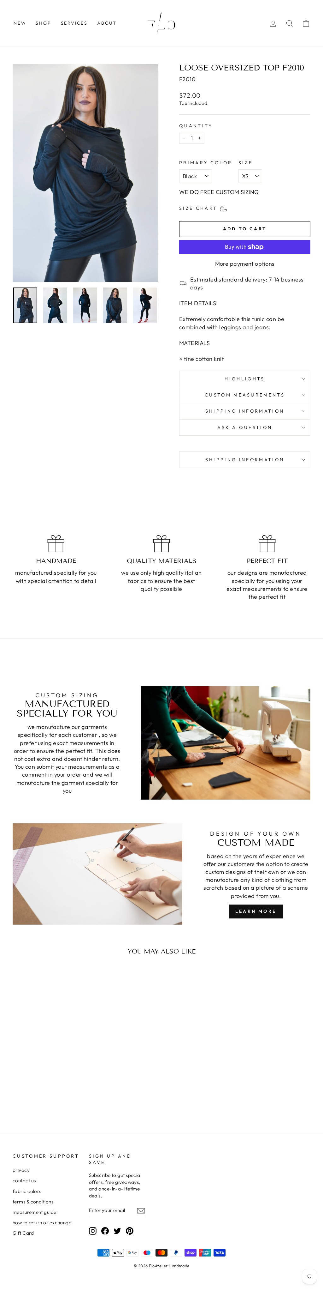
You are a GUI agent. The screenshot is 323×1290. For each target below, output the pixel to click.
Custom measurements (245, 395)
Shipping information (244, 411)
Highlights (245, 379)
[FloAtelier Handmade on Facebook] (105, 1230)
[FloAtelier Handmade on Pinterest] (129, 1230)
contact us (24, 1181)
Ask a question (244, 427)
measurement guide (34, 1212)
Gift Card (23, 1233)
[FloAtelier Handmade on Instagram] (93, 1230)
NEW (20, 23)
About (107, 23)
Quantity (196, 126)
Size (245, 163)
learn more (255, 911)
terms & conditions (33, 1202)
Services (74, 23)
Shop (43, 23)
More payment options (245, 263)
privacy (21, 1170)
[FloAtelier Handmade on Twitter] (117, 1230)
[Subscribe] (141, 1210)
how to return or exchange (42, 1223)
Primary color (205, 163)
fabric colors (27, 1191)
